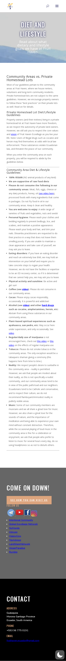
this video (42, 341)
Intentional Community (21, 520)
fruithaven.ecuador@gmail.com (23, 640)
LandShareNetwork (19, 544)
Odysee (13, 532)
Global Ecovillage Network (23, 524)
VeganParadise (17, 548)
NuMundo (14, 528)
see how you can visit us (29, 500)
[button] (59, 654)
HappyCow (15, 536)
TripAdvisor (15, 540)
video (25, 289)
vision (14, 134)
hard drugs (48, 305)
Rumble (13, 552)
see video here (46, 193)
